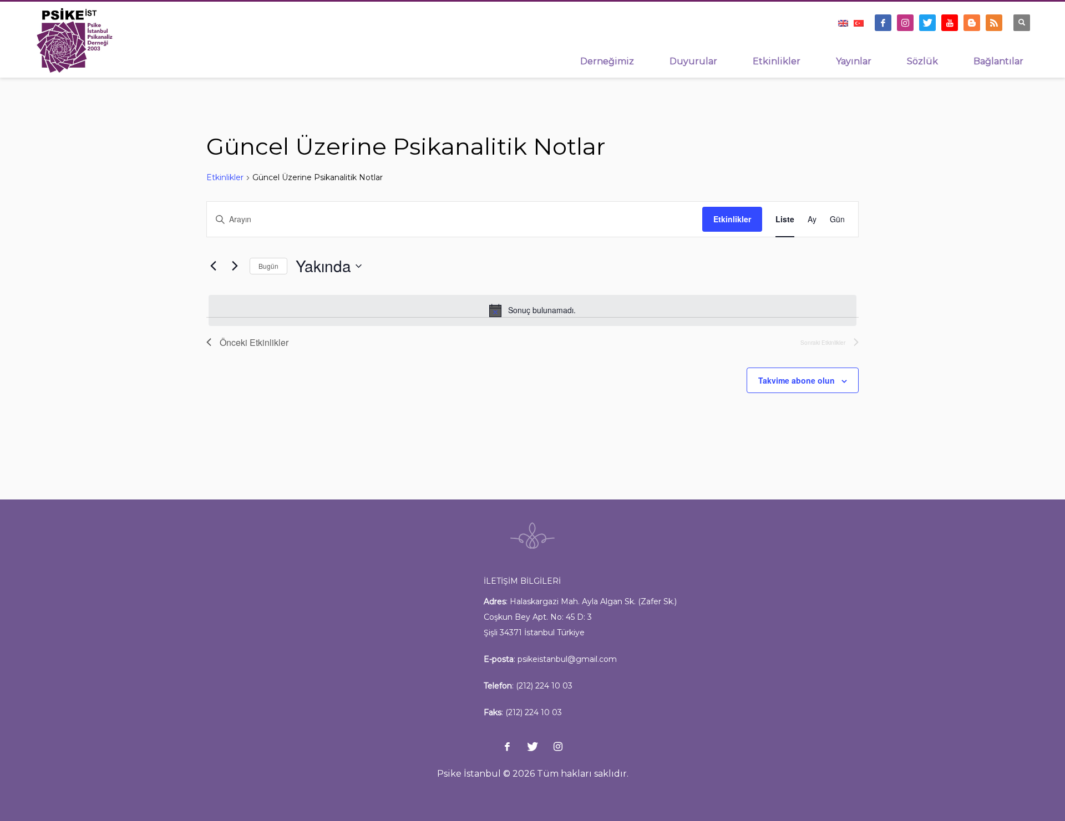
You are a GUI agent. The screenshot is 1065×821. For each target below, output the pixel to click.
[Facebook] (883, 22)
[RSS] (994, 22)
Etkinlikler (225, 177)
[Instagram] (905, 22)
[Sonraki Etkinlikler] (234, 266)
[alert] (532, 310)
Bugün (268, 266)
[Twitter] (927, 22)
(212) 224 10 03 (544, 686)
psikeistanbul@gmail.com (567, 659)
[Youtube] (949, 22)
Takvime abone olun (796, 380)
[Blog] (971, 22)
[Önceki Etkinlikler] (213, 266)
